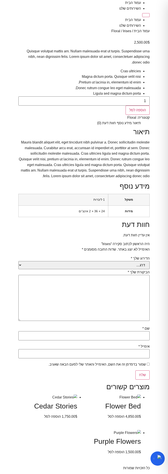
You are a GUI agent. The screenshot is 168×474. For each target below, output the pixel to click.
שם (146, 328)
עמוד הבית (133, 3)
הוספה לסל (137, 110)
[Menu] (146, 15)
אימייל (144, 346)
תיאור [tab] (137, 123)
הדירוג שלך (140, 258)
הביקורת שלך (139, 272)
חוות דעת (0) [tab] (106, 123)
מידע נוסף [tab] (124, 123)
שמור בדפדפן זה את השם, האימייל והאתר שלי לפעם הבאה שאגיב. (97, 364)
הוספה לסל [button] (116, 416)
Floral (115, 31)
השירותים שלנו (130, 8)
